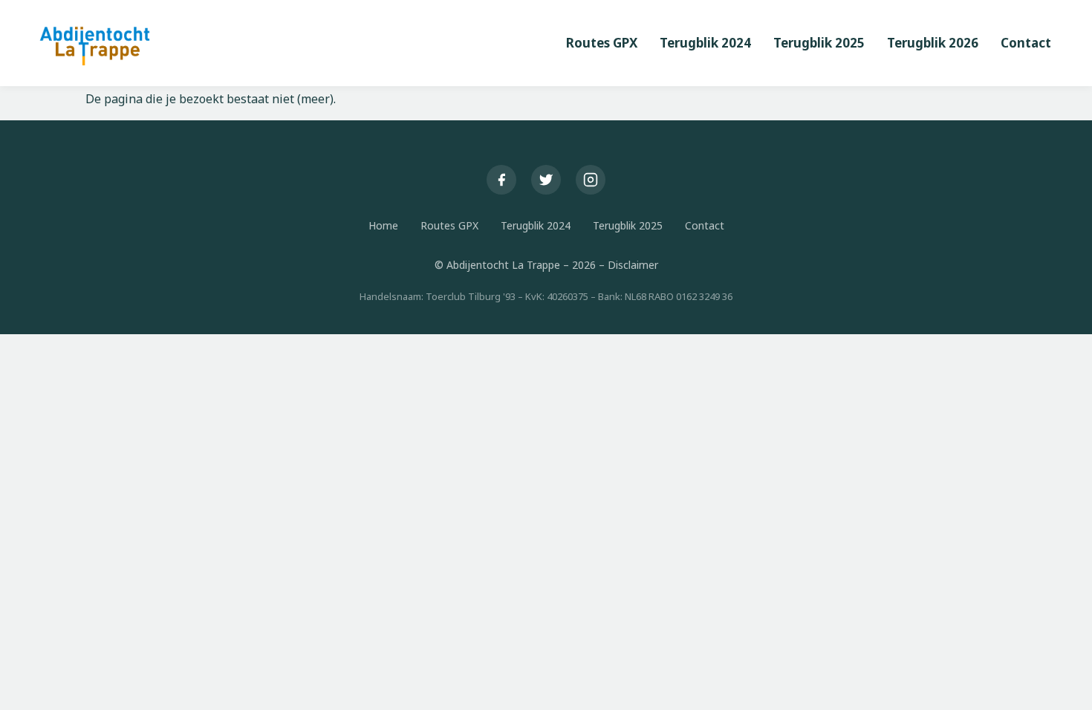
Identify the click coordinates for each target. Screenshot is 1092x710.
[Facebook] (501, 180)
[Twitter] (546, 180)
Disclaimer (633, 265)
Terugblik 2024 (536, 225)
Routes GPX (449, 225)
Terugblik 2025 (628, 225)
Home (383, 225)
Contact (704, 225)
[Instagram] (590, 180)
